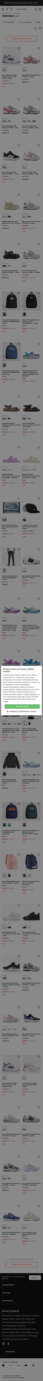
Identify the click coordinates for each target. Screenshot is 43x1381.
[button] (21, 711)
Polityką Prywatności (23, 689)
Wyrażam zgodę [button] (22, 706)
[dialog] (21, 690)
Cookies (36, 689)
